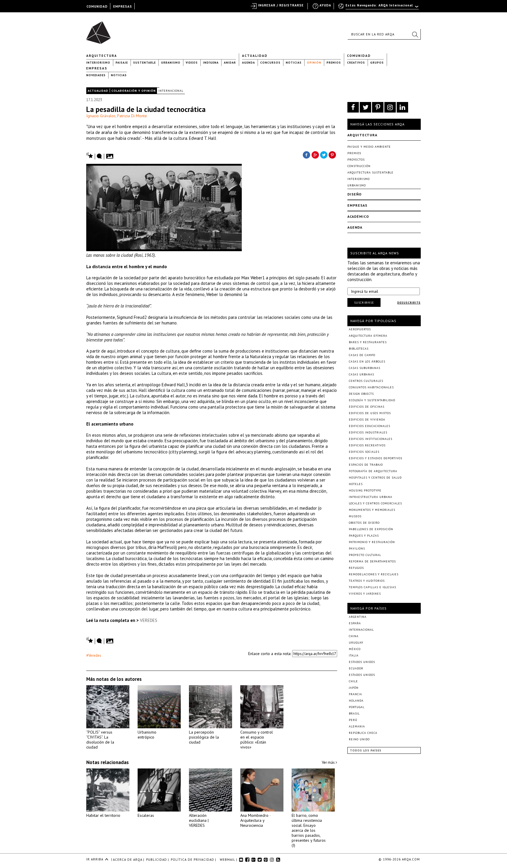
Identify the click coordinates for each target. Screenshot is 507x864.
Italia (354, 655)
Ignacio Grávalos (101, 115)
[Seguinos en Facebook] (353, 107)
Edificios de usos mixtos (370, 413)
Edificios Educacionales (369, 426)
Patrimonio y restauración (372, 542)
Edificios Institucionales (370, 439)
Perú (353, 720)
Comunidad (359, 56)
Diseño (354, 194)
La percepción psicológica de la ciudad (204, 737)
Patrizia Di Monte (132, 115)
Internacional (170, 91)
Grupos (377, 62)
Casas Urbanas (361, 374)
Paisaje (122, 62)
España (355, 623)
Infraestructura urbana (370, 497)
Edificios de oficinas (366, 407)
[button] (414, 34)
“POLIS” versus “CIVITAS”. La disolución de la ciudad (100, 739)
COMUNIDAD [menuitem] (97, 6)
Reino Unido (359, 739)
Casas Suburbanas (364, 368)
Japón (354, 688)
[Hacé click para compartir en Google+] (315, 154)
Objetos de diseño (364, 523)
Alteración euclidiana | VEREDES (199, 820)
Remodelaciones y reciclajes (373, 574)
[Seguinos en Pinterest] (377, 107)
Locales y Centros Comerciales (375, 503)
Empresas (96, 68)
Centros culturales (366, 381)
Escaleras (146, 815)
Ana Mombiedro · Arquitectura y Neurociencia (255, 820)
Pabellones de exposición (371, 529)
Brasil (354, 713)
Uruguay (356, 642)
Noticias (294, 62)
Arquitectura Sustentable (370, 172)
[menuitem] (379, 8)
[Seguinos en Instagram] (390, 107)
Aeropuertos (360, 329)
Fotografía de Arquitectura (373, 471)
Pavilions (357, 548)
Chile (353, 681)
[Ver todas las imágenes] (110, 154)
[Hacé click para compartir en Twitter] (324, 154)
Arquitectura (101, 56)
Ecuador (356, 668)
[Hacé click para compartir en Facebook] (306, 154)
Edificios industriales (368, 432)
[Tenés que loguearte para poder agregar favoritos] (89, 155)
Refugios (356, 568)
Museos (355, 516)
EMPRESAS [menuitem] (122, 6)
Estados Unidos (362, 662)
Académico (358, 216)
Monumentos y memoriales (372, 510)
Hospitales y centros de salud (375, 477)
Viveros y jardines (365, 594)
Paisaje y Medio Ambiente (369, 147)
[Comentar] (99, 156)
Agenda (248, 62)
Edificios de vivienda (367, 419)
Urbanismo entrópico (147, 734)
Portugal (356, 707)
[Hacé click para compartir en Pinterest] (332, 154)
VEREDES (148, 620)
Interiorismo (98, 62)
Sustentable (144, 62)
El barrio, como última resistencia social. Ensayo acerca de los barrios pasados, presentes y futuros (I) (309, 830)
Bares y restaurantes (368, 342)
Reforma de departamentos (372, 561)
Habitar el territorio (103, 815)
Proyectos (356, 159)
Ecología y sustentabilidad (372, 400)
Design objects (361, 394)
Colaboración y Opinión (133, 91)
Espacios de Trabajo (366, 465)
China (354, 636)
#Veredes (93, 655)
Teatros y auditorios (367, 581)
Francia (355, 694)
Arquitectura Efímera (368, 336)
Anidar (230, 62)
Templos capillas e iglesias (372, 587)
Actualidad (255, 56)
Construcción (359, 166)
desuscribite (408, 303)
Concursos (270, 62)
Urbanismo (170, 62)
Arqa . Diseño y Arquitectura (100, 30)
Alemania (357, 726)
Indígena (211, 62)
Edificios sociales (364, 452)
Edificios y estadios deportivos (375, 458)
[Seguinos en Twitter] (365, 107)
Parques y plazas (364, 536)
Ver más (329, 762)
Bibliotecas (359, 349)
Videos (192, 62)
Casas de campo (362, 355)
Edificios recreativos (367, 445)
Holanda (356, 701)
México (355, 649)
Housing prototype (365, 490)
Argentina (357, 617)
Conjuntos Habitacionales (371, 387)
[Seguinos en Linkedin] (402, 107)
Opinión (314, 62)
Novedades (96, 75)
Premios (334, 62)
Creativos (356, 62)
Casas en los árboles (367, 361)
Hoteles (356, 484)
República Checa (363, 733)
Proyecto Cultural (365, 555)
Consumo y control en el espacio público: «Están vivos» (256, 739)
